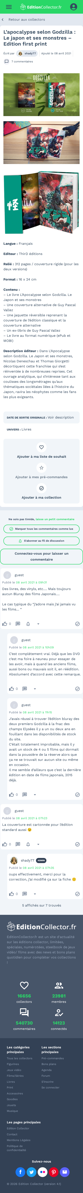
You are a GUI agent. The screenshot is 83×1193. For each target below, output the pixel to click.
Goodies (12, 1099)
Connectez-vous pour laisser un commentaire (42, 556)
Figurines (13, 1064)
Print (10, 1087)
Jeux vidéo (14, 1070)
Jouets (11, 1105)
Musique (12, 1110)
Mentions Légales (18, 1140)
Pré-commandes (53, 1058)
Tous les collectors (19, 1058)
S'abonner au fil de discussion (41, 541)
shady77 (30, 53)
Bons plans (49, 1064)
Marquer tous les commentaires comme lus (41, 529)
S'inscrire (48, 1081)
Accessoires (15, 1093)
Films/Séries (15, 1075)
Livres (26, 429)
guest (19, 575)
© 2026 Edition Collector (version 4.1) (34, 1184)
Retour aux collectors (27, 19)
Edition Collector (18, 1128)
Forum (46, 1075)
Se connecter (50, 1087)
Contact (12, 1134)
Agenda (47, 1070)
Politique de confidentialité (16, 1148)
